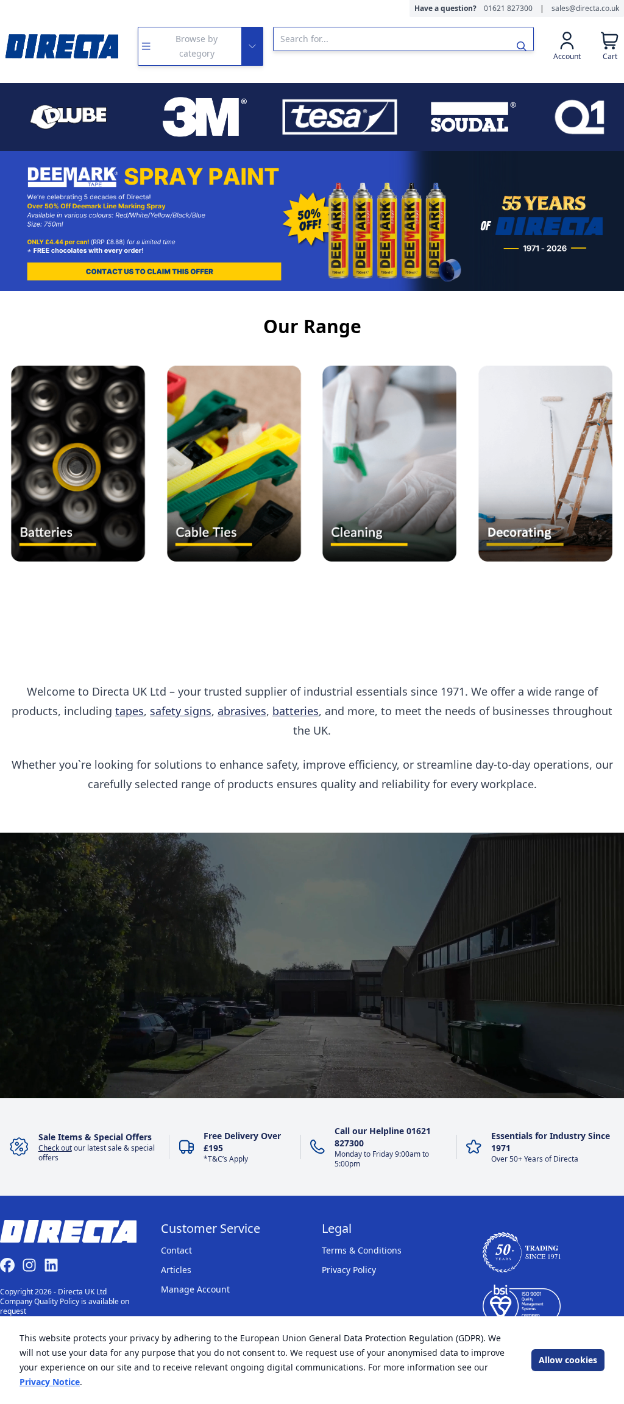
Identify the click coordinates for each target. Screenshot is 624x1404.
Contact (176, 1250)
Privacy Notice (50, 1382)
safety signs (180, 711)
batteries (295, 711)
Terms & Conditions (362, 1250)
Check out (55, 1148)
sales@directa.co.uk (585, 8)
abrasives (242, 711)
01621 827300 (508, 8)
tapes (129, 711)
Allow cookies (568, 1360)
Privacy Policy (349, 1269)
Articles (176, 1269)
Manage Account (195, 1289)
